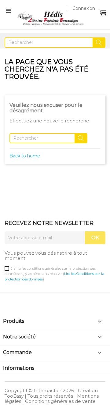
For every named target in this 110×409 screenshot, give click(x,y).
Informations (18, 368)
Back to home (24, 156)
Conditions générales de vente (60, 401)
